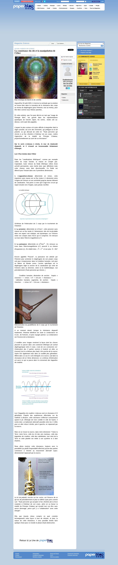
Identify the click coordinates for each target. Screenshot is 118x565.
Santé (48, 8)
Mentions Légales (37, 557)
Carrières (79, 8)
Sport (85, 5)
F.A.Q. (51, 555)
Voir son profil (67, 83)
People (97, 5)
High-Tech (78, 5)
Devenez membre (95, 84)
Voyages (72, 8)
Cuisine (55, 8)
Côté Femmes (41, 8)
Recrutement (18, 557)
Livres (59, 5)
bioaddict (95, 68)
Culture (39, 5)
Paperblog (23, 7)
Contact (17, 555)
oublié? (102, 1)
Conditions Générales (38, 555)
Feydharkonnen (32, 55)
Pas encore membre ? (86, 50)
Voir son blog (68, 85)
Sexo (86, 8)
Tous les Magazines (95, 8)
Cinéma (46, 5)
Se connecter (96, 1)
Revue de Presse (54, 553)
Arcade (82, 90)
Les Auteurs (60, 43)
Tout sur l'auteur (83, 84)
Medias (65, 5)
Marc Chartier (96, 72)
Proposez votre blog (86, 52)
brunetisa (95, 76)
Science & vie (65, 100)
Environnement (63, 8)
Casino (91, 90)
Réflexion (100, 90)
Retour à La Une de (29, 540)
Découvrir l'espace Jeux (86, 117)
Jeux (52, 43)
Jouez (95, 96)
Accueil (17, 1)
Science (64, 97)
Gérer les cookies (54, 557)
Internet (72, 5)
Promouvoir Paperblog (73, 553)
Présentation (36, 553)
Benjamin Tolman (97, 64)
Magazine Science (21, 43)
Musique (52, 5)
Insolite (91, 5)
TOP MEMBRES (94, 60)
